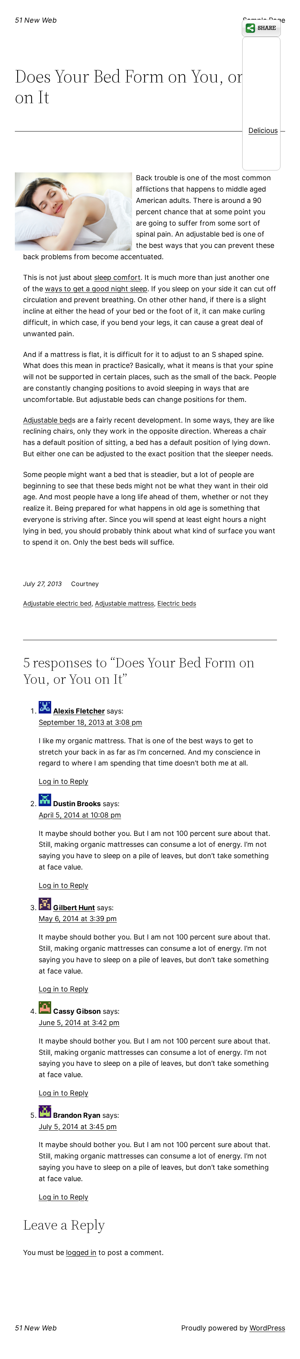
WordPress (267, 1328)
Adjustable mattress (124, 603)
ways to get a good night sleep (96, 289)
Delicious (263, 130)
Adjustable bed (47, 420)
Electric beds (176, 603)
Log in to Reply (63, 781)
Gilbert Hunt (74, 908)
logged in (81, 1252)
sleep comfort (117, 277)
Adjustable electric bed (57, 603)
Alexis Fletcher (79, 711)
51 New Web (36, 20)
